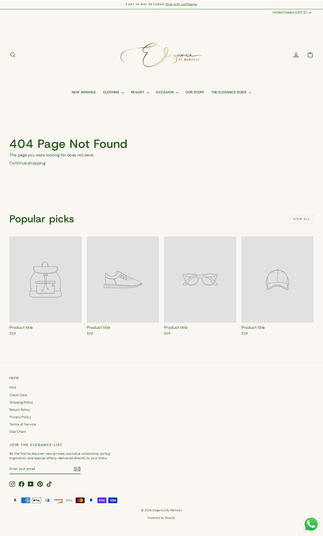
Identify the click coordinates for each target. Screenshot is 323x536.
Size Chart (17, 431)
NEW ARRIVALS (84, 92)
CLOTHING (111, 92)
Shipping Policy (21, 402)
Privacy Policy (20, 417)
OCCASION (165, 92)
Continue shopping (27, 163)
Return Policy (19, 409)
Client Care (18, 395)
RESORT (138, 92)
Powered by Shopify (161, 518)
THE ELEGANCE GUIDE (229, 92)
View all (301, 219)
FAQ (12, 387)
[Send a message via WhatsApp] (311, 524)
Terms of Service (22, 424)
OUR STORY (195, 92)
